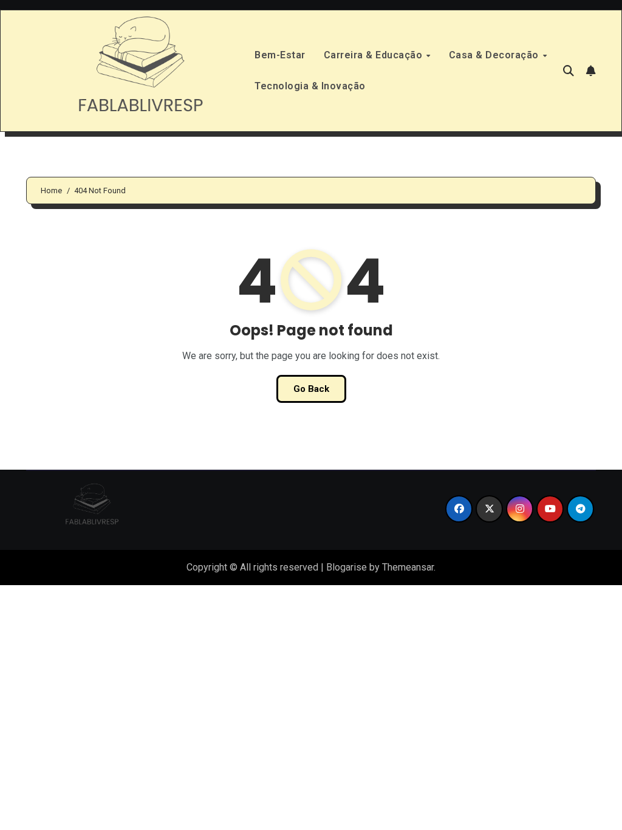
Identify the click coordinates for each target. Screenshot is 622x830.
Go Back (311, 388)
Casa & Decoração (495, 55)
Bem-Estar (280, 55)
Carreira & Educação (374, 55)
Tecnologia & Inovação (310, 86)
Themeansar (408, 567)
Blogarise (346, 567)
